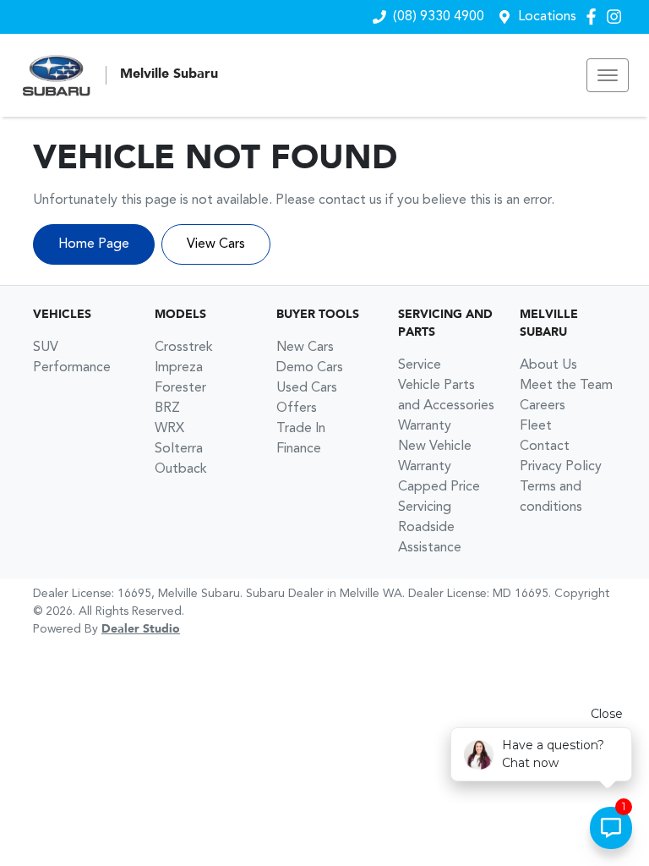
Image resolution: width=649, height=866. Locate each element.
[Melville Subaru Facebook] (594, 16)
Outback (181, 469)
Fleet (536, 426)
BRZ (167, 408)
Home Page (93, 244)
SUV (45, 347)
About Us (548, 365)
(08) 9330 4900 (438, 17)
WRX (169, 429)
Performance (72, 368)
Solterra (179, 449)
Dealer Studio (140, 629)
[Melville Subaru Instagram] (617, 16)
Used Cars (306, 388)
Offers (296, 408)
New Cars (305, 347)
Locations (547, 17)
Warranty (424, 426)
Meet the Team (566, 385)
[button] (607, 75)
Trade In (300, 429)
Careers (542, 406)
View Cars (216, 244)
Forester (180, 388)
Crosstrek (184, 347)
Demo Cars (309, 368)
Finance (298, 449)
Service (419, 365)
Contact (545, 446)
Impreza (179, 368)
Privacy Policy (561, 467)
